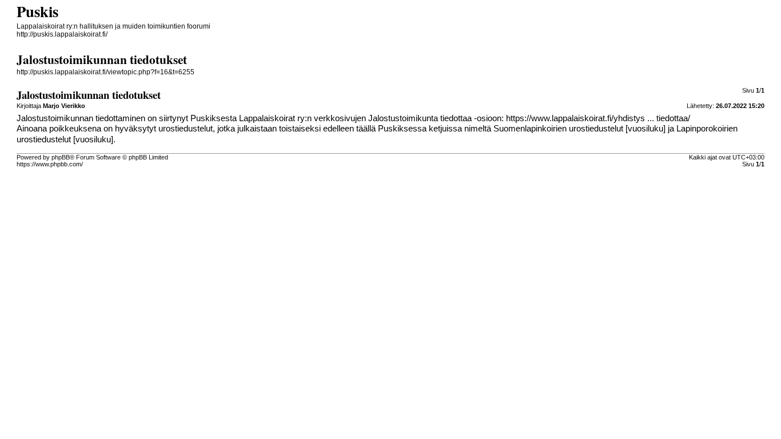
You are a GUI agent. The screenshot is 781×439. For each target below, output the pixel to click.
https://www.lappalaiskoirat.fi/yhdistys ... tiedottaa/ (598, 118)
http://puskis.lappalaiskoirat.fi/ (62, 34)
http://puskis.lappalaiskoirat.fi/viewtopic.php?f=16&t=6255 (105, 72)
